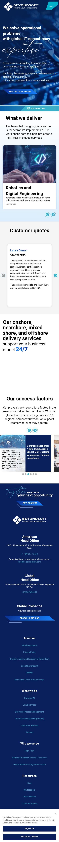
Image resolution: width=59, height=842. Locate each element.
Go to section (38, 108)
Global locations (29, 618)
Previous (47, 214)
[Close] (55, 813)
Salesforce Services (29, 725)
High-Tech (29, 751)
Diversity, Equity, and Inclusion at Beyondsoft (29, 659)
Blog (29, 783)
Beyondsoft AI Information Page (29, 680)
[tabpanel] (25, 453)
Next (53, 214)
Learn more (11, 204)
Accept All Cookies (29, 837)
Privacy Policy (29, 652)
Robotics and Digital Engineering (29, 718)
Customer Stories (30, 803)
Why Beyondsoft (29, 645)
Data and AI (29, 698)
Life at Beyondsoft (29, 666)
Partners (30, 732)
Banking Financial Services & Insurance (29, 758)
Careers (29, 673)
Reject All (29, 829)
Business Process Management (29, 712)
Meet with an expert (20, 92)
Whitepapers (29, 790)
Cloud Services (29, 705)
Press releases (29, 797)
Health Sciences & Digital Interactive (29, 764)
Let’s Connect (29, 503)
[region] (29, 825)
